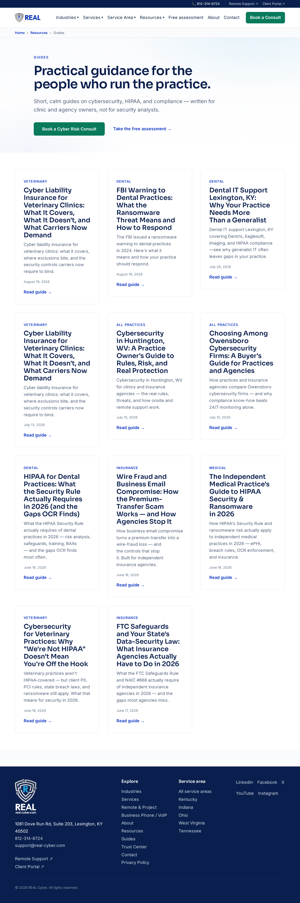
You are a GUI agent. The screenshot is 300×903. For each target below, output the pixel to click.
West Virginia (192, 822)
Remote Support (243, 4)
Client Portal (273, 4)
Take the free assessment (142, 128)
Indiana (186, 807)
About (214, 17)
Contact (232, 17)
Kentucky (188, 799)
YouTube (245, 793)
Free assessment (186, 17)
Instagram (268, 793)
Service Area (121, 17)
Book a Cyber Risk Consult (69, 128)
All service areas (195, 791)
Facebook (267, 782)
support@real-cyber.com (40, 845)
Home (20, 33)
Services (93, 17)
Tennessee (190, 830)
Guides (128, 838)
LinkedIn (244, 782)
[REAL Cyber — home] (27, 17)
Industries (67, 17)
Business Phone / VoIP (144, 815)
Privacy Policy (135, 862)
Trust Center (134, 846)
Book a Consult (265, 17)
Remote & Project (139, 807)
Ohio (183, 815)
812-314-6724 (206, 4)
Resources (152, 17)
